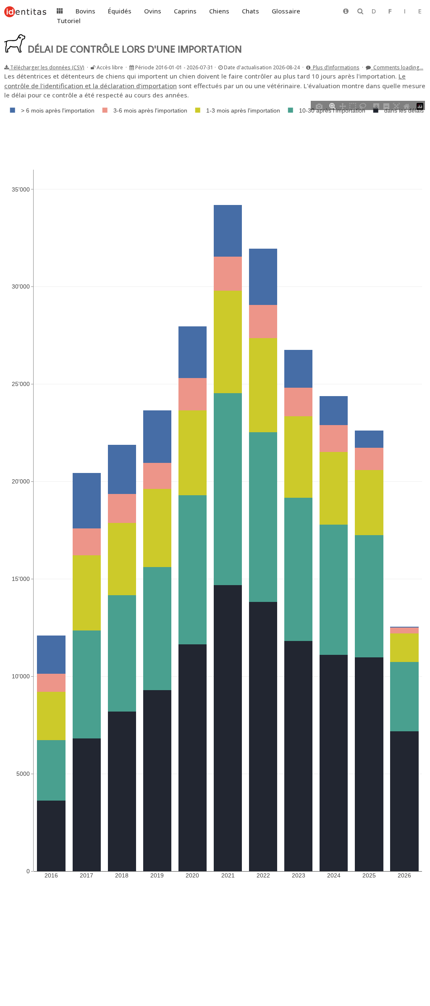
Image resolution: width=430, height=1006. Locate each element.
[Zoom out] (386, 105)
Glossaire (286, 11)
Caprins (185, 11)
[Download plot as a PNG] (319, 105)
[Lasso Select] (363, 105)
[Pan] (343, 105)
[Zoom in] (376, 105)
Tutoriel (69, 20)
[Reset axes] (406, 105)
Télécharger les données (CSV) (46, 67)
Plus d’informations (334, 67)
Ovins (152, 11)
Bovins (85, 11)
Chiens (219, 11)
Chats (250, 11)
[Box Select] (353, 105)
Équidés (119, 11)
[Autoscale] (396, 105)
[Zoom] (333, 105)
